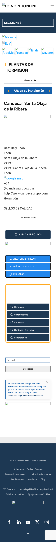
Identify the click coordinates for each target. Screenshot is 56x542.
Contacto (11, 489)
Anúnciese (19, 469)
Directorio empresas (15, 474)
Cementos (19, 322)
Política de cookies (15, 494)
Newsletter (32, 479)
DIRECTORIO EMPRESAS (24, 258)
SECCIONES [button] (12, 23)
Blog (43, 479)
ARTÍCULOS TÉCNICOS (23, 266)
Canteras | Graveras (24, 330)
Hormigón (19, 307)
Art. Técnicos (17, 479)
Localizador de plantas (39, 474)
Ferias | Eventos (34, 469)
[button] (52, 6)
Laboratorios (20, 337)
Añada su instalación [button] (29, 91)
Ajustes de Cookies (40, 494)
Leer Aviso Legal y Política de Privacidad (25, 395)
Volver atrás (30, 80)
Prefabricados (21, 314)
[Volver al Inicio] (25, 6)
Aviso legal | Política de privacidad (36, 489)
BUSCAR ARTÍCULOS (30, 234)
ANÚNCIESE (18, 274)
